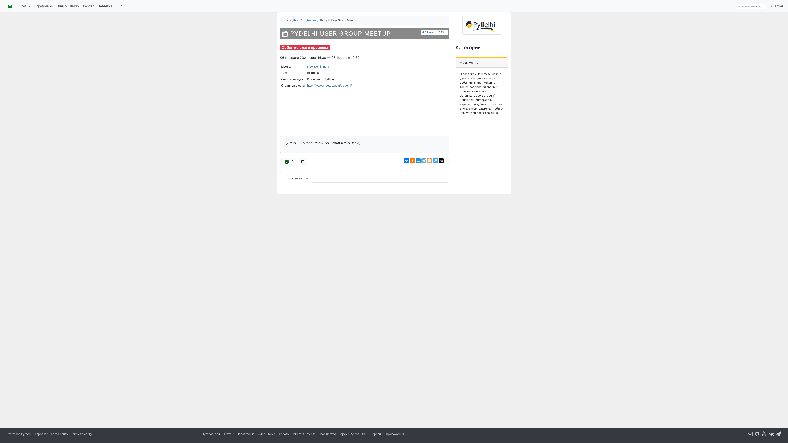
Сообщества (327, 434)
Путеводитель (211, 434)
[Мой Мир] (418, 160)
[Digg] (441, 160)
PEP (365, 434)
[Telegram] (423, 160)
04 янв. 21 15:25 (434, 32)
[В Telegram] (778, 433)
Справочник (44, 6)
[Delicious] (435, 160)
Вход (778, 6)
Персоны (376, 434)
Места (311, 434)
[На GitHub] (757, 433)
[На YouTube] (764, 433)
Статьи (25, 6)
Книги (75, 6)
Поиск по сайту (81, 434)
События (104, 6)
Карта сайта (59, 434)
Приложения (395, 434)
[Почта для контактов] (750, 433)
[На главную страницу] (8, 6)
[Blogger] (429, 160)
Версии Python (349, 434)
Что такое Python (18, 434)
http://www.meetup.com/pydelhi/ (329, 85)
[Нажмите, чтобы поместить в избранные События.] (302, 162)
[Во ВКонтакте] (771, 433)
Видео (62, 6)
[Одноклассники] (412, 160)
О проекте (40, 434)
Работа (88, 6)
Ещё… (120, 6)
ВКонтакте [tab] (296, 178)
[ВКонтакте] (406, 160)
